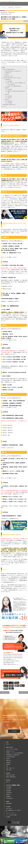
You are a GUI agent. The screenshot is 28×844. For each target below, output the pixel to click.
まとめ (4, 106)
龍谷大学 (7, 99)
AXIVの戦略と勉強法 (10, 756)
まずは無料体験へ (14, 731)
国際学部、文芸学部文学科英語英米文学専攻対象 (16, 92)
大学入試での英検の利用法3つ (9, 69)
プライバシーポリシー (10, 813)
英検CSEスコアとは (9, 76)
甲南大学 (7, 94)
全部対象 (9, 97)
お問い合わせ (9, 808)
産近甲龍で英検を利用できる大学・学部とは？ (12, 77)
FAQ (7, 766)
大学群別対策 (9, 792)
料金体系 (8, 758)
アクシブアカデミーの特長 (11, 749)
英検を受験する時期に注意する (9, 104)
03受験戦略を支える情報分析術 (12, 754)
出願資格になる (8, 72)
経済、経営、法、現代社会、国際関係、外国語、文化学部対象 (16, 83)
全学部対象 (10, 81)
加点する (7, 74)
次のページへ (23, 692)
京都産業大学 (8, 79)
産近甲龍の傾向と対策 (18, 7)
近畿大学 (7, 87)
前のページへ (5, 692)
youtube (11, 688)
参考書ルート (22, 685)
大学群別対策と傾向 (11, 7)
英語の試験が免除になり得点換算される (13, 71)
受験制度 (6, 688)
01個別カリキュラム (10, 751)
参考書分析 (5, 685)
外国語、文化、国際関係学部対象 (14, 86)
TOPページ (8, 744)
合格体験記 (8, 762)
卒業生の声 (8, 760)
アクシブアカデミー (4, 7)
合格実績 (8, 764)
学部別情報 (8, 790)
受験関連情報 (16, 685)
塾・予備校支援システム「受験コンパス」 (14, 811)
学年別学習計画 (11, 685)
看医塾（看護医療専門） (11, 776)
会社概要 (8, 816)
